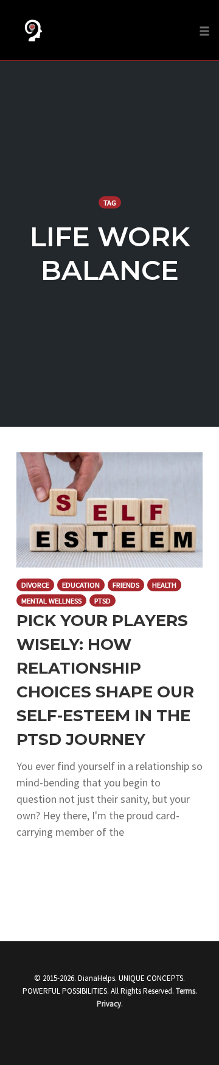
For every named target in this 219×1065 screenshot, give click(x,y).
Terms (185, 991)
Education (81, 584)
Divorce (35, 584)
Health (164, 584)
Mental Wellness (51, 600)
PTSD (102, 600)
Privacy (109, 1004)
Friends (126, 584)
